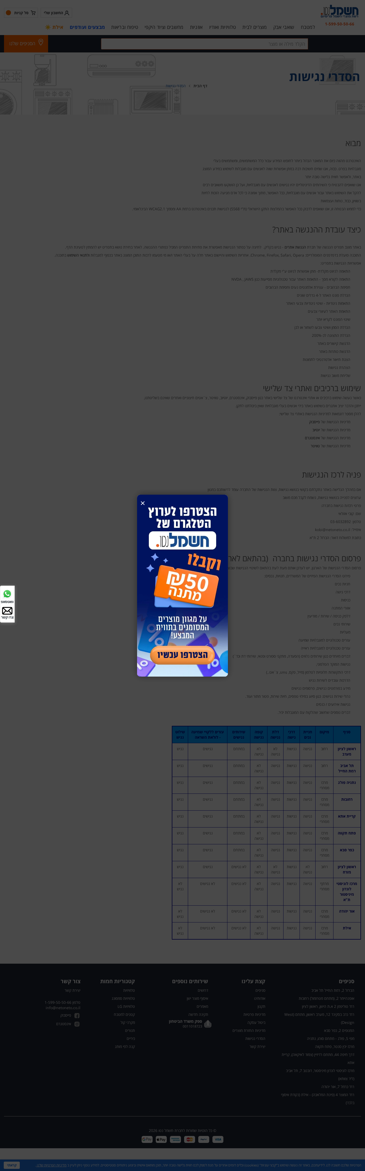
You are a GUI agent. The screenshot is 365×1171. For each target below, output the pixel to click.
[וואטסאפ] (7, 593)
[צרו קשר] (7, 610)
